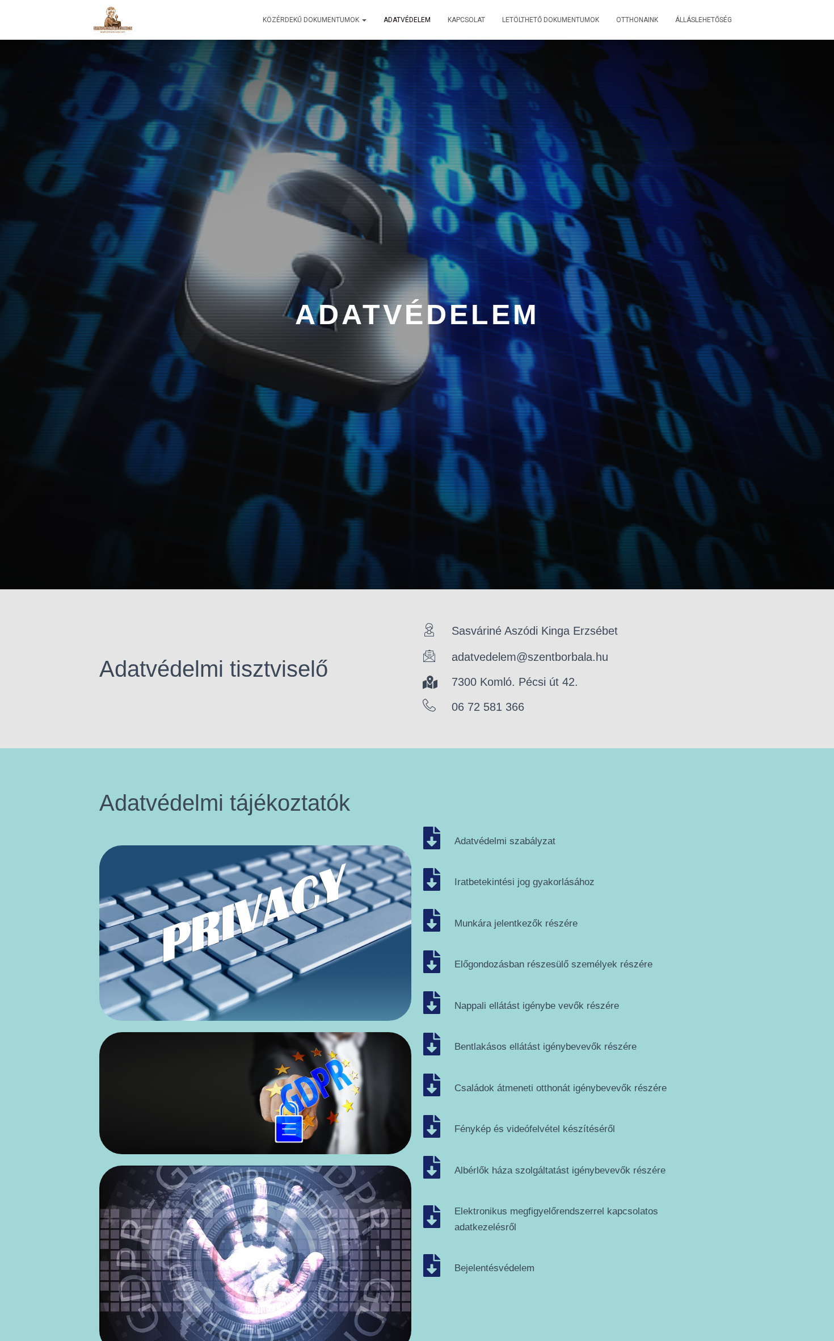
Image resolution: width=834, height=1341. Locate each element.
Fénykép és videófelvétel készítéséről (534, 1129)
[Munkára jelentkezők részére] (431, 920)
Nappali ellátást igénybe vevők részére (536, 1005)
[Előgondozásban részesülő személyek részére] (431, 961)
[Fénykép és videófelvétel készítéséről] (431, 1126)
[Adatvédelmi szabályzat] (431, 838)
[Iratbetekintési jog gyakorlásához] (431, 879)
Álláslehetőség (703, 20)
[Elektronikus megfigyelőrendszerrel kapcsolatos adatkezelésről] (431, 1216)
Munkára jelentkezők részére (516, 923)
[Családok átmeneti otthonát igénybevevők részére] (431, 1085)
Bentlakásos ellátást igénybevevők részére (545, 1046)
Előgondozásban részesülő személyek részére (553, 964)
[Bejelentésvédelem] (431, 1265)
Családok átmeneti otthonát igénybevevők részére (560, 1088)
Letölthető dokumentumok (550, 20)
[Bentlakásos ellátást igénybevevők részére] (431, 1044)
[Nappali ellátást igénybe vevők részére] (431, 1002)
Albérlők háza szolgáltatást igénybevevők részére (559, 1170)
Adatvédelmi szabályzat (504, 841)
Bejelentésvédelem (494, 1268)
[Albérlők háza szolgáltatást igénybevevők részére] (431, 1167)
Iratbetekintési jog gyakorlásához (524, 882)
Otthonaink (637, 20)
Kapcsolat (466, 20)
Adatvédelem (407, 20)
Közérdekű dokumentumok (312, 20)
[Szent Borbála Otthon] (113, 20)
